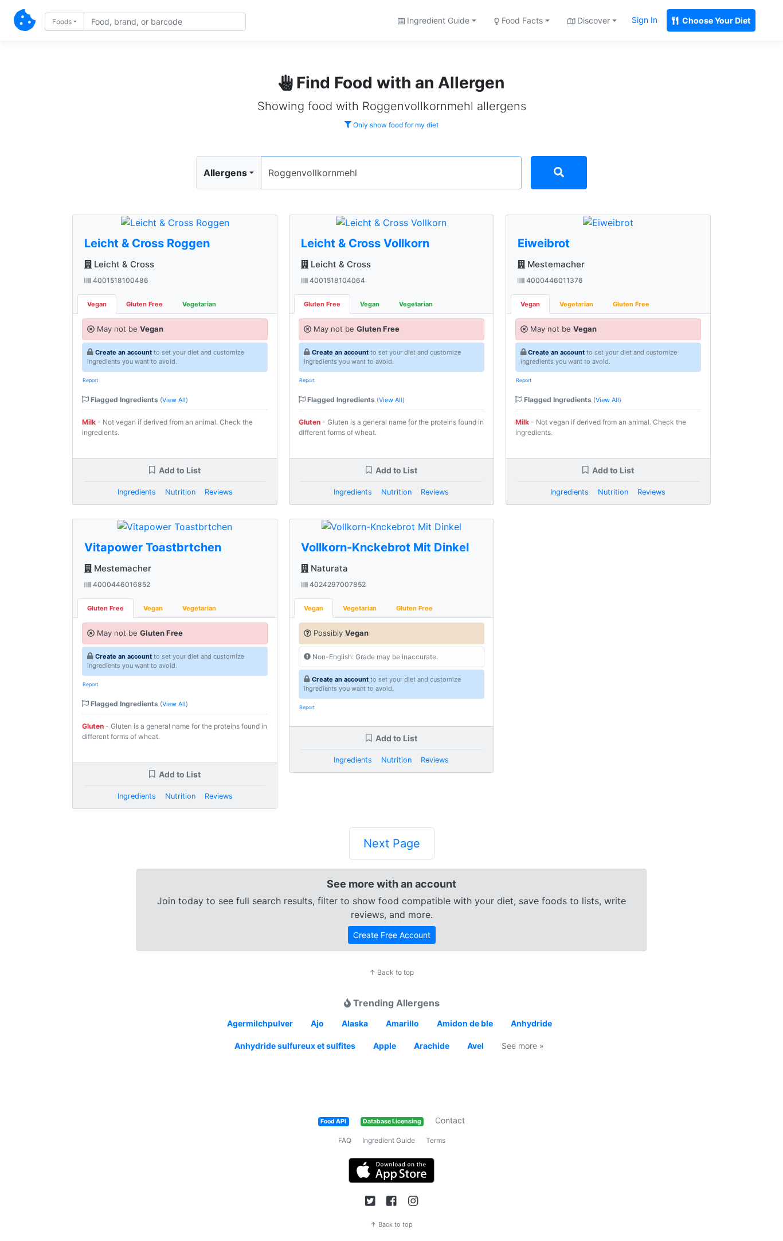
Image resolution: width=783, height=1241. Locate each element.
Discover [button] (592, 20)
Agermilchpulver (260, 1023)
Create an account (123, 352)
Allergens (225, 172)
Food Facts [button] (521, 20)
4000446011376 (553, 280)
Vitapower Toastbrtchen (152, 547)
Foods (62, 21)
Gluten (93, 726)
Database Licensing (392, 1121)
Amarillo (402, 1023)
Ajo (317, 1023)
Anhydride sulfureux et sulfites (294, 1046)
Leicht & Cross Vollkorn (365, 243)
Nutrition (180, 492)
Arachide (431, 1046)
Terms (435, 1140)
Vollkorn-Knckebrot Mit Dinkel (385, 547)
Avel (475, 1046)
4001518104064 (336, 280)
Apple (384, 1046)
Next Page (391, 843)
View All (174, 400)
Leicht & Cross (123, 264)
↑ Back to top (391, 972)
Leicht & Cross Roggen (147, 243)
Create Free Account (391, 935)
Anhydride (531, 1023)
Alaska (355, 1023)
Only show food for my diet (395, 124)
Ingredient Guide (388, 1140)
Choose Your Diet (715, 20)
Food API (333, 1121)
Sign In (644, 20)
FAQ (344, 1140)
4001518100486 (119, 280)
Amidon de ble (465, 1023)
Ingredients (137, 492)
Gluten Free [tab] (144, 304)
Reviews (219, 492)
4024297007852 (337, 584)
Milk (89, 422)
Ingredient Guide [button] (437, 20)
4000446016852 (120, 584)
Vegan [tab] (97, 304)
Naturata (328, 568)
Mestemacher (121, 568)
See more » (523, 1046)
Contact (450, 1120)
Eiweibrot (544, 243)
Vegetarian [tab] (199, 304)
